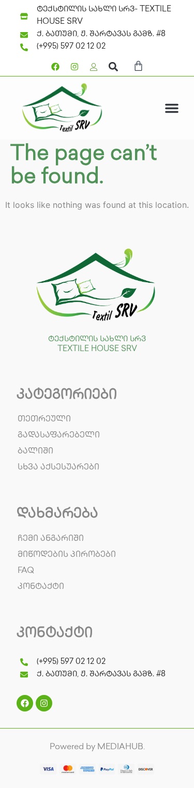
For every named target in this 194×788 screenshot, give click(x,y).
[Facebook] (55, 66)
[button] (113, 66)
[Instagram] (74, 66)
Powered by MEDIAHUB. (97, 747)
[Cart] (138, 68)
